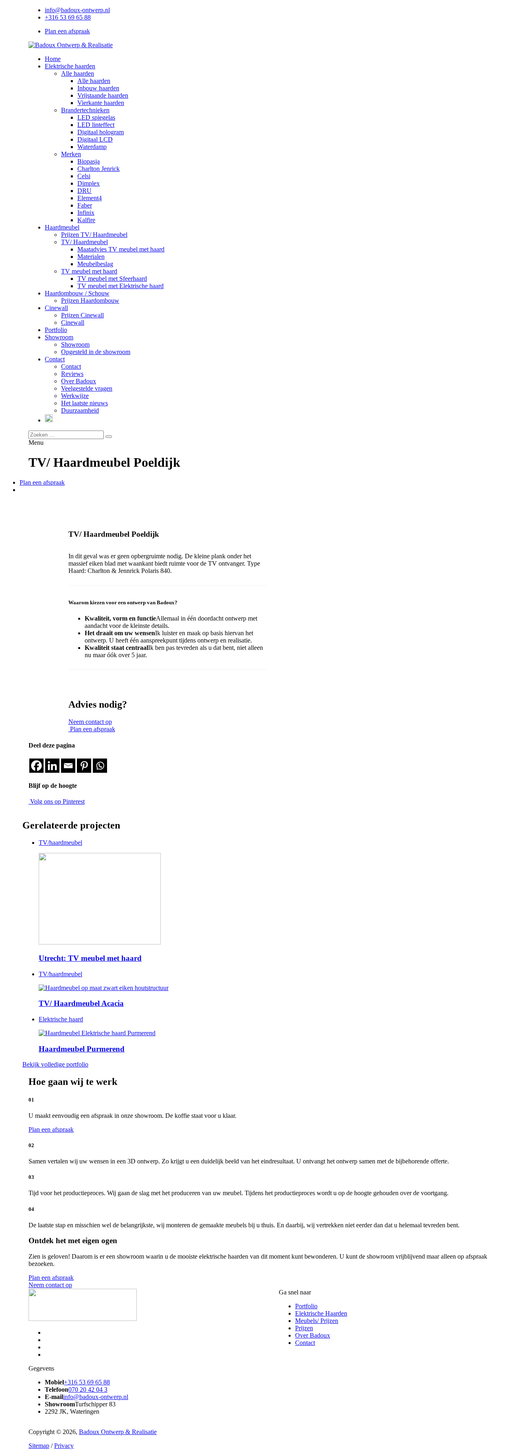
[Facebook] (36, 766)
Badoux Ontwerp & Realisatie (118, 1431)
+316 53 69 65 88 (68, 17)
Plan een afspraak (67, 31)
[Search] (108, 436)
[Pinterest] (84, 766)
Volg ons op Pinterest (56, 801)
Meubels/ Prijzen (316, 1320)
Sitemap (38, 1445)
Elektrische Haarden (321, 1313)
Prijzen (304, 1328)
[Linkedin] (52, 766)
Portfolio (306, 1306)
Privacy (64, 1445)
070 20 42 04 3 (87, 1389)
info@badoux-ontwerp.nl (77, 10)
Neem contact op (90, 721)
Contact (305, 1342)
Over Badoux (312, 1335)
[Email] (68, 766)
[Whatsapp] (100, 766)
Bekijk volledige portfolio (55, 1064)
